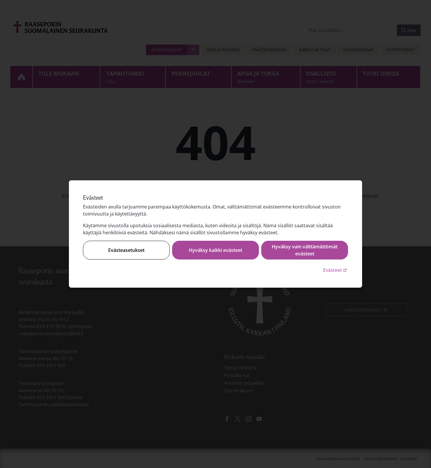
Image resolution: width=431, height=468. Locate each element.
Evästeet (335, 270)
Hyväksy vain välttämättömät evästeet (304, 250)
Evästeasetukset (126, 250)
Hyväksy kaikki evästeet (215, 250)
